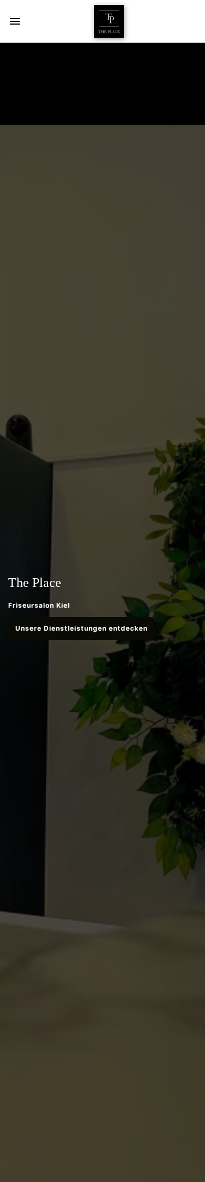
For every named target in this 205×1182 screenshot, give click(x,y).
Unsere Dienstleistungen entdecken (81, 628)
